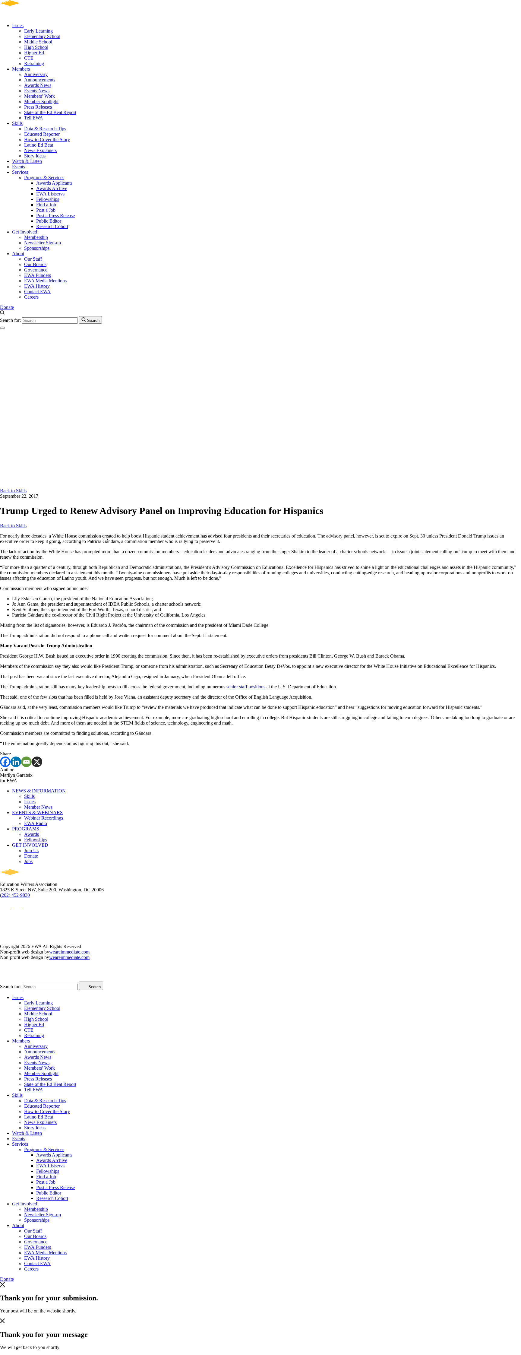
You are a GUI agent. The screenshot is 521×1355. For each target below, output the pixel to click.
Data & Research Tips (45, 128)
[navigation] (2, 328)
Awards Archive (51, 188)
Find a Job (46, 204)
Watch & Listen (27, 161)
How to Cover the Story (47, 139)
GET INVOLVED (30, 845)
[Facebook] (5, 762)
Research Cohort (52, 226)
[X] (37, 762)
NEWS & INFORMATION (39, 790)
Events (18, 166)
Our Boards (35, 264)
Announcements (39, 79)
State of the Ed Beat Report (50, 112)
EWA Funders (37, 275)
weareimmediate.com (69, 951)
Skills (17, 123)
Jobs (28, 861)
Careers (31, 297)
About (18, 253)
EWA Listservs (50, 193)
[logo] (27, 15)
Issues (18, 25)
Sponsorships (36, 248)
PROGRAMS (25, 828)
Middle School (38, 41)
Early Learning (38, 30)
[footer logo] (27, 878)
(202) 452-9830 (15, 895)
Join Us (31, 850)
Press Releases (38, 106)
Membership (36, 237)
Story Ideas (35, 155)
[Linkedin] (16, 762)
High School (36, 47)
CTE (28, 58)
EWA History (37, 286)
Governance (35, 269)
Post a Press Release (55, 215)
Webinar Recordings (43, 817)
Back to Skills (13, 490)
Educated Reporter (42, 134)
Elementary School (42, 36)
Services (20, 172)
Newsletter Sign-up (42, 242)
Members (21, 68)
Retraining (34, 63)
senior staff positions (245, 686)
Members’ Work (39, 96)
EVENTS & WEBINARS (37, 812)
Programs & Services (44, 177)
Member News (38, 807)
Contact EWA (37, 291)
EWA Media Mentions (45, 280)
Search (92, 320)
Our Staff (33, 259)
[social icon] (6, 906)
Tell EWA (33, 117)
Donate (7, 307)
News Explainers (40, 150)
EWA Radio (35, 823)
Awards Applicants (54, 183)
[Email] (26, 762)
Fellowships (47, 199)
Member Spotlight (41, 101)
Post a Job (45, 210)
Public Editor (48, 221)
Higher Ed (34, 52)
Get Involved (24, 231)
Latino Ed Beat (38, 145)
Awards (31, 834)
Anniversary (36, 74)
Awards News (37, 85)
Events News (36, 90)
